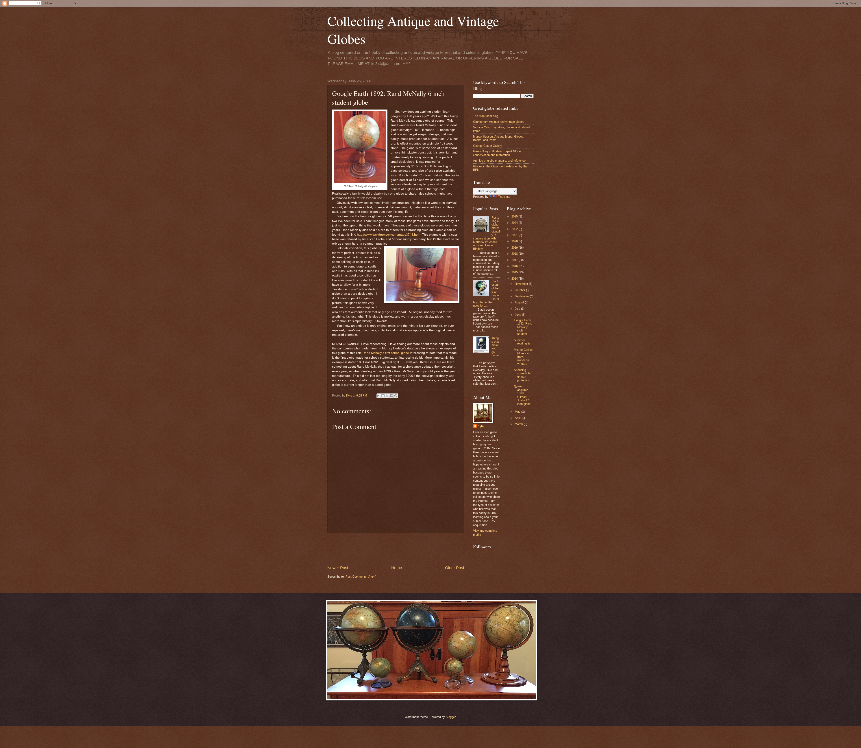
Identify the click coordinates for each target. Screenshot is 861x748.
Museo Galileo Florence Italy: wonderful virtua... (523, 356)
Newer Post (337, 568)
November (522, 283)
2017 (515, 260)
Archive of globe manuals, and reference (499, 160)
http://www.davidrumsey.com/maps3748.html (388, 234)
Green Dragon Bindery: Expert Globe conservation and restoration (497, 153)
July (518, 308)
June (518, 314)
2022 (515, 229)
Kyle (481, 426)
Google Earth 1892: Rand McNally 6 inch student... (523, 327)
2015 (515, 272)
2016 (515, 266)
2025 (515, 216)
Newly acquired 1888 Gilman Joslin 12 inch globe (522, 395)
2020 (515, 241)
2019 (515, 247)
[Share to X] (387, 395)
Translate (504, 196)
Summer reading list (522, 341)
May (518, 411)
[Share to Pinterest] (396, 395)
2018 (515, 253)
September (522, 296)
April (518, 418)
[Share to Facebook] (391, 395)
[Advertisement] (409, 549)
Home (396, 568)
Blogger (450, 717)
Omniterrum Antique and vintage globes (498, 121)
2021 (515, 235)
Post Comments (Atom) (361, 576)
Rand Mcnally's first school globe (386, 353)
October (520, 290)
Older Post (454, 568)
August (520, 302)
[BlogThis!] (383, 395)
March (519, 424)
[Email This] (378, 395)
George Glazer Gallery (487, 145)
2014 (515, 278)
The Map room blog (485, 116)
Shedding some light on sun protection (522, 375)
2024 (515, 222)
